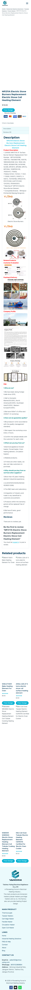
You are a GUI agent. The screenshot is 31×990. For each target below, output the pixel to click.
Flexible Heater (7, 922)
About (4, 947)
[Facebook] (11, 987)
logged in (16, 542)
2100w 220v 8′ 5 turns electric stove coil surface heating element (22, 688)
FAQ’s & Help (6, 941)
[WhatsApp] (20, 987)
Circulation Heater (8, 925)
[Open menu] (27, 3)
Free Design (8, 110)
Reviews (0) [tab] (7, 132)
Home (4, 936)
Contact (5, 944)
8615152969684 (16, 965)
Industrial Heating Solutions (11, 939)
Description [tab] (7, 128)
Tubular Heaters (7, 916)
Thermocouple (7, 913)
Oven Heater (10, 123)
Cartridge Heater (8, 919)
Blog (3, 950)
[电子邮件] (15, 987)
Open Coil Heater (8, 928)
